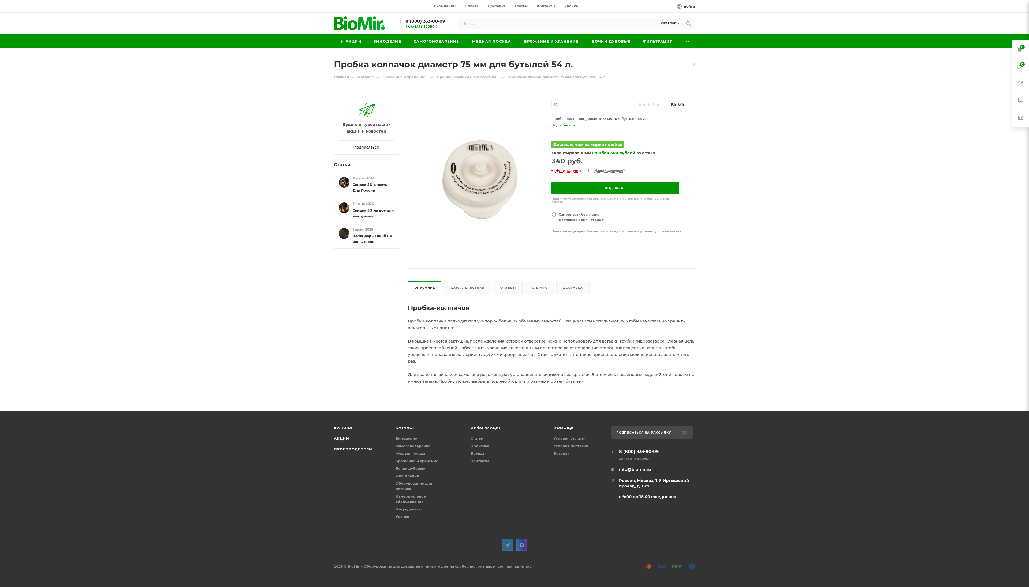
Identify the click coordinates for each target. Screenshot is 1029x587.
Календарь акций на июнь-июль (372, 239)
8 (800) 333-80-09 (424, 21)
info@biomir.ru (635, 469)
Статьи (342, 164)
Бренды (478, 453)
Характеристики (467, 287)
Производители (353, 449)
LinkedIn (521, 545)
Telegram (507, 545)
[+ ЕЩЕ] (687, 41)
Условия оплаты (569, 438)
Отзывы (508, 287)
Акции (341, 438)
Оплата (539, 287)
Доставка (573, 287)
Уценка (402, 516)
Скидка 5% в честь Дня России (370, 187)
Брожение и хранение (417, 461)
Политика (480, 446)
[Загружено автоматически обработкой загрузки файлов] (480, 179)
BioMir (677, 104)
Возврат (561, 453)
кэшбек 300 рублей (613, 152)
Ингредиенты (409, 509)
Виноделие (406, 438)
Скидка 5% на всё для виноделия (373, 213)
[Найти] (688, 23)
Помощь (564, 428)
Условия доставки (571, 446)
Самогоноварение (413, 446)
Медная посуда (410, 453)
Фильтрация (407, 476)
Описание (425, 287)
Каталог (343, 428)
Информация (486, 428)
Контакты (480, 461)
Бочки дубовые (410, 468)
